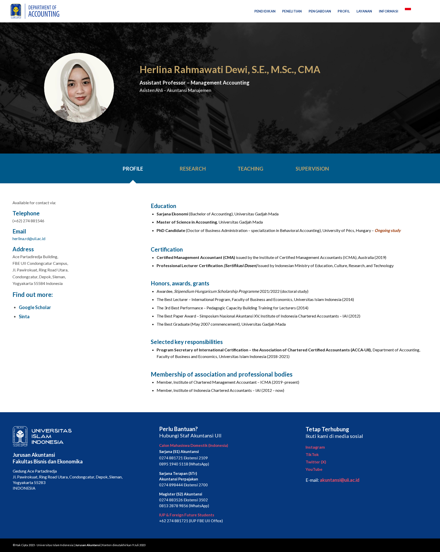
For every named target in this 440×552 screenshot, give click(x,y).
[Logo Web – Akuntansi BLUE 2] (34, 11)
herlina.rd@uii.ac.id (28, 238)
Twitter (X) (316, 461)
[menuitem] (265, 11)
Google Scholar (35, 307)
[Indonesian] (408, 11)
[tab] (133, 170)
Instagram (315, 447)
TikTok (312, 454)
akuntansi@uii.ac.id (340, 480)
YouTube (314, 469)
